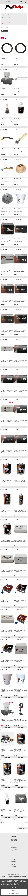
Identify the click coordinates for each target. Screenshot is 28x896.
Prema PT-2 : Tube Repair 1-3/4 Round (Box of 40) (7, 271)
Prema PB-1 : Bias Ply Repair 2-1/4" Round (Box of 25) (7, 361)
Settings (14, 887)
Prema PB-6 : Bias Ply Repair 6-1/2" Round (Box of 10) (20, 271)
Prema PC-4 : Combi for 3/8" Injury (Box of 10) (20, 571)
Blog (14, 867)
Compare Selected (23, 828)
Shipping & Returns (14, 850)
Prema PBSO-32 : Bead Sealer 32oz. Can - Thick (20, 751)
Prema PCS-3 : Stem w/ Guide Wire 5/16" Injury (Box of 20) (7, 571)
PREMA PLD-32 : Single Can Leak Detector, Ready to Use (6, 811)
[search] (20, 2)
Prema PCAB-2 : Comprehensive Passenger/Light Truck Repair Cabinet (7, 782)
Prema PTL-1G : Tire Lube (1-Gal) (20, 121)
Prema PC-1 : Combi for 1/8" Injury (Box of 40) (20, 661)
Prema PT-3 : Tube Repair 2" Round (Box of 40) (20, 241)
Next (25, 822)
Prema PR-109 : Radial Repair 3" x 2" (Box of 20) (20, 451)
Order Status (14, 849)
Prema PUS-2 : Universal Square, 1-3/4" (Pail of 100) (7, 691)
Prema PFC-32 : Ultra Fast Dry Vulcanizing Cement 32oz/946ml (20, 781)
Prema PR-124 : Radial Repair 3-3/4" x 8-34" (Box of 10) (7, 391)
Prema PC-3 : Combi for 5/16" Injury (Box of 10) (20, 631)
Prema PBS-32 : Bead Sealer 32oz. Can (6, 481)
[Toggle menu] (2, 2)
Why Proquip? (14, 864)
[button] (14, 22)
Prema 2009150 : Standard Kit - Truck (7, 751)
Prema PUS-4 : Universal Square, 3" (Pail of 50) (20, 691)
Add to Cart (7, 66)
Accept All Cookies (14, 893)
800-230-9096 (7, 1)
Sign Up (15, 847)
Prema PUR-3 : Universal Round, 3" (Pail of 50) (7, 90)
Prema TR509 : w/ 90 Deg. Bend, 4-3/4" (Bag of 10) (20, 90)
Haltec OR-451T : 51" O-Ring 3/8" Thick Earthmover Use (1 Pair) (20, 61)
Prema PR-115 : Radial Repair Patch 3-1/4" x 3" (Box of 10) (20, 811)
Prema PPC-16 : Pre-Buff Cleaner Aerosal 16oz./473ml (20, 511)
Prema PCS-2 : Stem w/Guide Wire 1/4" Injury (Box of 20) (6, 631)
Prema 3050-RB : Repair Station (20, 720)
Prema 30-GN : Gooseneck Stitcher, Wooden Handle (6, 181)
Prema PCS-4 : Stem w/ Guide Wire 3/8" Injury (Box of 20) (20, 541)
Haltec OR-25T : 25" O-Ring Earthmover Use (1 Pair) (6, 60)
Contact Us (14, 866)
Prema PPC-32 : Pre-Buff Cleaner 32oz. (6, 511)
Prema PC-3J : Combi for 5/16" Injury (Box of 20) (7, 661)
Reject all (14, 890)
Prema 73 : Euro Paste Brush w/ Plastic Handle (7, 151)
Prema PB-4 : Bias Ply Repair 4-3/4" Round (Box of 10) (20, 301)
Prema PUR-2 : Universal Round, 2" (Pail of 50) (7, 721)
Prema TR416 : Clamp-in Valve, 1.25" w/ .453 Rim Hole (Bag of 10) (7, 121)
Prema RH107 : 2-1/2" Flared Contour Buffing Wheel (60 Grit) (6, 211)
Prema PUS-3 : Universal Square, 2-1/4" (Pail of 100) (20, 211)
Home (2, 27)
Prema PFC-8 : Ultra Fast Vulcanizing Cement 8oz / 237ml (7, 541)
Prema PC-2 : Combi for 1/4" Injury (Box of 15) (6, 601)
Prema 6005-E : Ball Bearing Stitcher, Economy (19, 151)
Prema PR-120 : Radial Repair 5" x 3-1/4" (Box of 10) (20, 391)
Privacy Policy (16, 884)
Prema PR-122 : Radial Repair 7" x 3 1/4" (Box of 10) (20, 361)
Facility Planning (14, 861)
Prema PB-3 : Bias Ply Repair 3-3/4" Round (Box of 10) (7, 331)
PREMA (6, 27)
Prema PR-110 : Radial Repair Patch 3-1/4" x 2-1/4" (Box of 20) (6, 451)
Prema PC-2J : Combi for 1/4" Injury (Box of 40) (20, 601)
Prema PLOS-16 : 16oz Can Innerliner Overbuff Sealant (20, 481)
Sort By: (10, 38)
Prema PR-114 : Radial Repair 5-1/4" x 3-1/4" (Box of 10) (7, 421)
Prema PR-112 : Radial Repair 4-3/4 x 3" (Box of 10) (20, 421)
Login (12, 847)
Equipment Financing (14, 859)
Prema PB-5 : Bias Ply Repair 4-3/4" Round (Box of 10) (7, 301)
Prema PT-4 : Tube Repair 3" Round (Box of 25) (6, 241)
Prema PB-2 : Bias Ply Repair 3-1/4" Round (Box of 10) (20, 331)
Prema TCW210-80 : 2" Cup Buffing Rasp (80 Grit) (20, 181)
